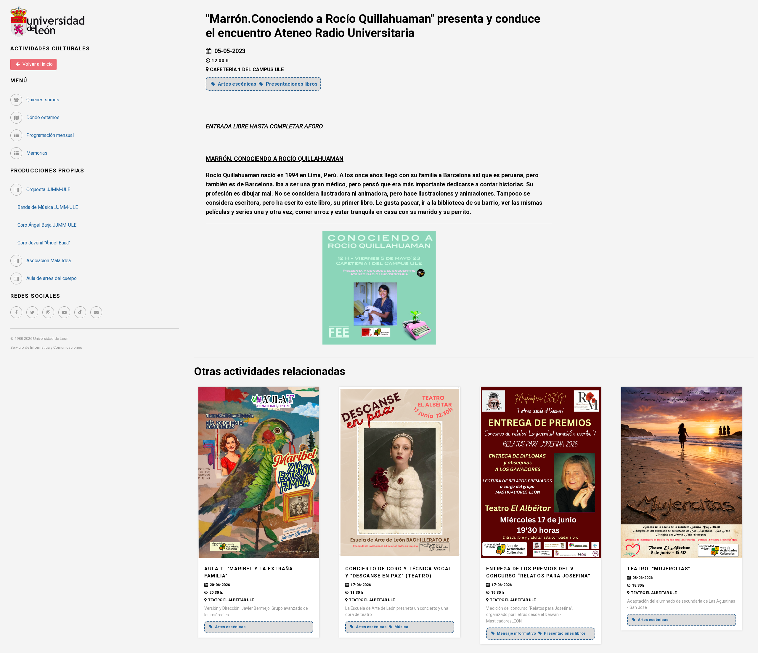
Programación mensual (49, 135)
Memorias (36, 153)
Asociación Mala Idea (48, 260)
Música (401, 627)
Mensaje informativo (516, 633)
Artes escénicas (237, 84)
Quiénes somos (42, 100)
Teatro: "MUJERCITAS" (658, 569)
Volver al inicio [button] (37, 64)
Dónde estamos (42, 117)
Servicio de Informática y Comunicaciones (46, 347)
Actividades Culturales (50, 48)
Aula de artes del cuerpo (51, 278)
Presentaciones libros (291, 84)
